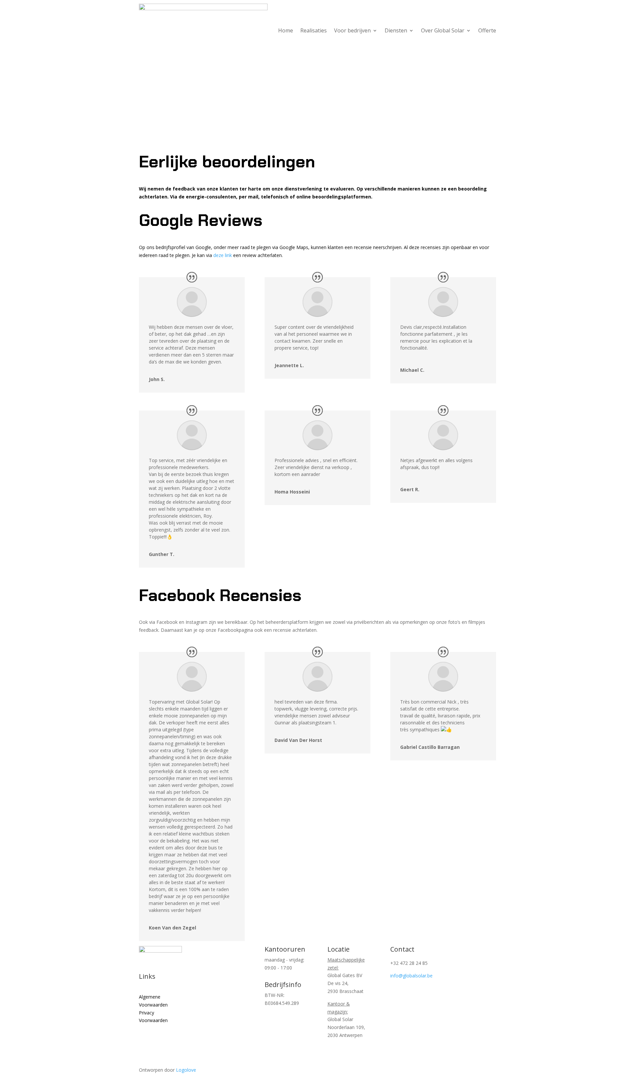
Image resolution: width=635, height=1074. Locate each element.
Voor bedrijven (352, 31)
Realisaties (313, 31)
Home (285, 31)
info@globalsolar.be (411, 975)
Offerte (487, 31)
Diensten (396, 31)
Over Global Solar (442, 31)
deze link (222, 255)
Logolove (186, 1070)
